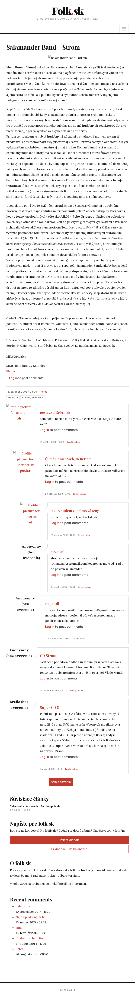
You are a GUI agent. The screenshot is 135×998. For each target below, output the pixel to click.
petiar (25, 470)
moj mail (57, 552)
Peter (19, 949)
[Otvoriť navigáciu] (124, 29)
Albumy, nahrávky (32, 397)
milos (44, 391)
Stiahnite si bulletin (29, 938)
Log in (13, 378)
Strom (10, 371)
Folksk (67, 10)
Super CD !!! (50, 707)
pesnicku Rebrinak (55, 412)
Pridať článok (69, 840)
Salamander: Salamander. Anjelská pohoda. (35, 806)
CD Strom (48, 655)
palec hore (23, 906)
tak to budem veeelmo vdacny (74, 510)
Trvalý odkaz (73, 442)
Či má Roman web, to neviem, (68, 459)
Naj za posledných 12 (30, 917)
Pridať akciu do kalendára (69, 849)
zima (19, 928)
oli (19, 418)
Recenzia (13, 397)
